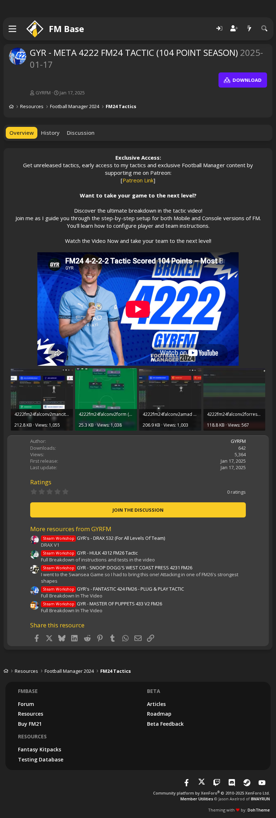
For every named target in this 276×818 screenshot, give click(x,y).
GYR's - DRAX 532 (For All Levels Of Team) (104, 538)
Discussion (81, 132)
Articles (156, 704)
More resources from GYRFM (70, 529)
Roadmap (159, 713)
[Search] (264, 28)
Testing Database (40, 759)
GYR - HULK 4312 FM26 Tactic (90, 553)
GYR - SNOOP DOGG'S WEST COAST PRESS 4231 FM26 (117, 567)
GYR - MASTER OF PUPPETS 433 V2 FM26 (102, 603)
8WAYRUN (260, 798)
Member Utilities (196, 798)
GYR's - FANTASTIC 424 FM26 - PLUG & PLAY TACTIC (113, 589)
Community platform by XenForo (211, 793)
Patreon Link (138, 180)
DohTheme (259, 810)
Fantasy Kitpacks (39, 749)
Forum (26, 704)
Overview (21, 132)
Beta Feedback (165, 723)
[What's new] (249, 28)
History (50, 132)
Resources (30, 713)
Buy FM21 (30, 723)
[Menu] (12, 29)
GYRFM (43, 92)
